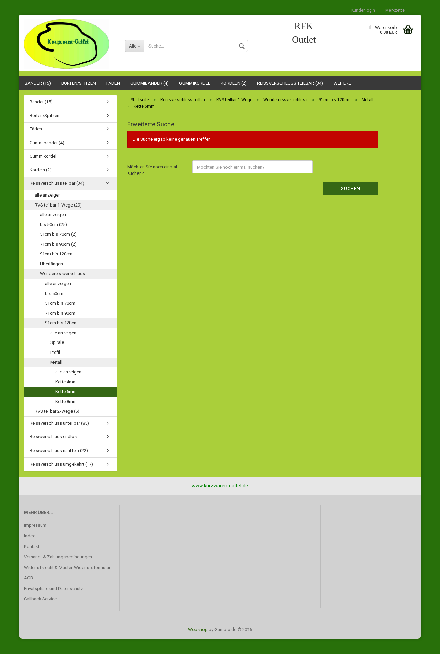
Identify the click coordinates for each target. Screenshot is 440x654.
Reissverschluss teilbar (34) (290, 83)
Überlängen (51, 263)
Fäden (113, 83)
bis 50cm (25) (53, 224)
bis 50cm (54, 293)
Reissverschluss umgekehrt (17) (61, 464)
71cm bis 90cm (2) (58, 244)
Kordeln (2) (234, 83)
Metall (56, 362)
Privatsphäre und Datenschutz (53, 588)
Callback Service (40, 598)
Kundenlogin (363, 10)
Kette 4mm (66, 381)
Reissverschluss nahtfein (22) (59, 450)
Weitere (342, 83)
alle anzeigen (48, 195)
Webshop (198, 629)
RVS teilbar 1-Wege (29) (58, 205)
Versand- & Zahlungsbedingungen (58, 556)
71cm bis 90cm (60, 313)
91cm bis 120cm (56, 253)
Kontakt (32, 546)
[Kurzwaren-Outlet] (69, 44)
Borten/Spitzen (78, 83)
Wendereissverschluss (62, 273)
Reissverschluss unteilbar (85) (59, 423)
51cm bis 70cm (60, 303)
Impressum (35, 525)
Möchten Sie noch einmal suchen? (152, 170)
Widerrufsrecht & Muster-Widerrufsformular (67, 567)
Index (29, 535)
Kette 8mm (66, 401)
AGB (28, 577)
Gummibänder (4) (149, 83)
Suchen (350, 188)
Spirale (57, 342)
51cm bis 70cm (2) (58, 234)
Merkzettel (395, 10)
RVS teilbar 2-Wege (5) (57, 411)
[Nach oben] (421, 643)
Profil (55, 352)
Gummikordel (194, 83)
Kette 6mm (66, 391)
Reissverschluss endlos (53, 436)
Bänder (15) (38, 83)
